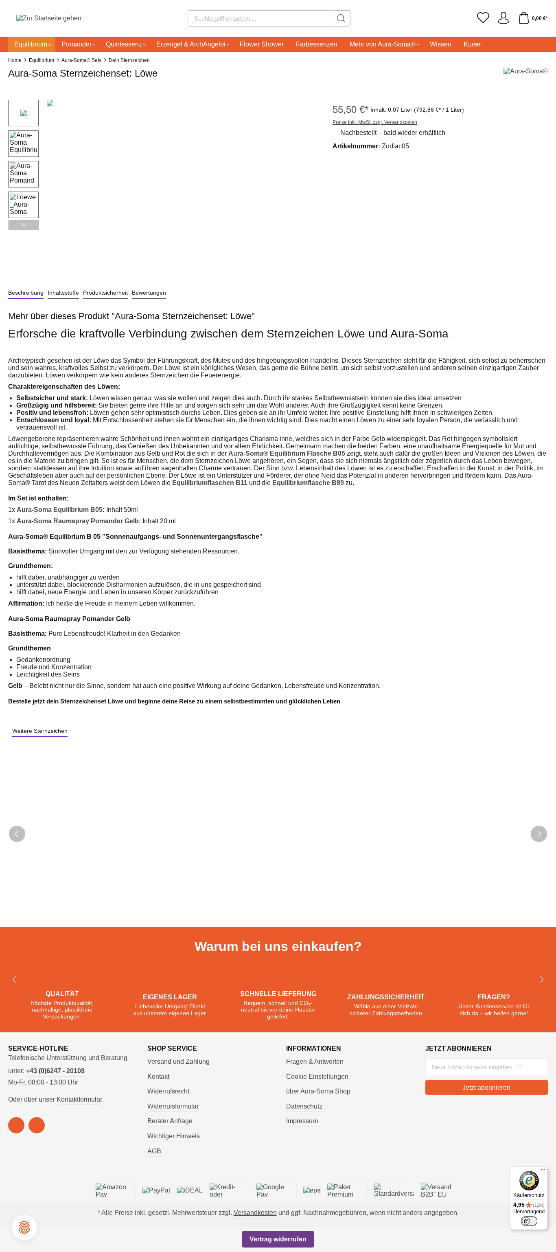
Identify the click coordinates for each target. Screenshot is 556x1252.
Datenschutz (304, 1106)
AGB (154, 1151)
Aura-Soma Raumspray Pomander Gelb (78, 521)
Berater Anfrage (170, 1121)
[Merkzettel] (483, 18)
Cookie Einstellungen (317, 1076)
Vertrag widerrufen (278, 1239)
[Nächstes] (23, 225)
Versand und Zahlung (178, 1061)
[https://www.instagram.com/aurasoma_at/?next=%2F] (36, 1125)
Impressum (302, 1121)
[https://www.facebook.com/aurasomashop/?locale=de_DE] (16, 1125)
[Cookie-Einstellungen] (24, 1227)
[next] (539, 834)
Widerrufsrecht (168, 1091)
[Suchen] (341, 18)
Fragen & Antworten (315, 1061)
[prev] (17, 834)
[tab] (26, 293)
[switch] (529, 1221)
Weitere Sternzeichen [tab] (40, 730)
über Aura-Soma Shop (318, 1091)
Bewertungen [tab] (149, 292)
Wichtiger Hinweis (173, 1136)
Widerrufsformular (173, 1106)
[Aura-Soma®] (525, 76)
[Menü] (543, 1171)
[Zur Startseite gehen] (38, 18)
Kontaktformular (79, 1099)
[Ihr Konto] (503, 18)
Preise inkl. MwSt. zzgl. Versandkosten (375, 122)
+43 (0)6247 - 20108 (55, 1070)
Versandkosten (255, 1212)
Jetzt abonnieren (486, 1087)
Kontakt (158, 1076)
